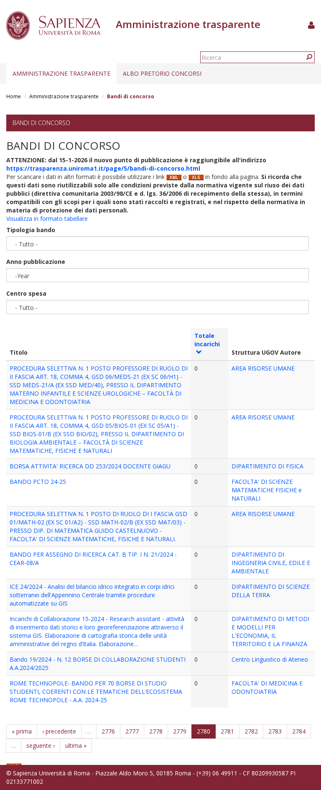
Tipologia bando (30, 230)
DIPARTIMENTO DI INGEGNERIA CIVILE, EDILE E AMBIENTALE (271, 562)
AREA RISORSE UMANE (263, 368)
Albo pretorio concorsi (162, 73)
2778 (156, 731)
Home (13, 96)
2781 (227, 731)
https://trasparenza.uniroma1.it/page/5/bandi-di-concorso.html (103, 168)
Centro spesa (26, 293)
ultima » (76, 745)
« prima (22, 731)
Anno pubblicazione (35, 262)
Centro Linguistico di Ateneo (270, 659)
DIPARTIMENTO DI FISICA (267, 466)
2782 (251, 731)
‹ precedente (59, 731)
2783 (275, 731)
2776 (108, 731)
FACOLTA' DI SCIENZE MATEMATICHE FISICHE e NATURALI (267, 490)
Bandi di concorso (41, 123)
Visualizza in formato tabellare (47, 218)
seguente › (40, 745)
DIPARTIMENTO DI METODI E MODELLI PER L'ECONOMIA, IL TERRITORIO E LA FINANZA (270, 631)
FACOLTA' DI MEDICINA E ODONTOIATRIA (267, 687)
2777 (132, 731)
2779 (179, 731)
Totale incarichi (207, 340)
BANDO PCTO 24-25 (38, 482)
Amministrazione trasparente (61, 73)
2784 (299, 731)
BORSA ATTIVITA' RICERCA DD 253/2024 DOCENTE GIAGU (90, 466)
